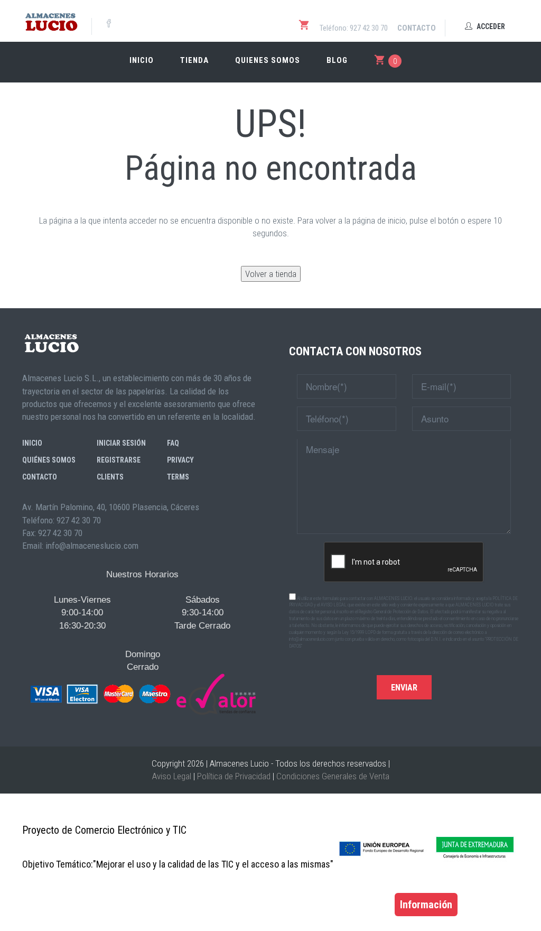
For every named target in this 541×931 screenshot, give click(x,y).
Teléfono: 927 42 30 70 (354, 28)
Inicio (141, 60)
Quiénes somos (49, 460)
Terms (178, 477)
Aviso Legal (171, 776)
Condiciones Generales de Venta (332, 776)
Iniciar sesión (121, 443)
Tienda (194, 60)
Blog (337, 60)
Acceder (490, 26)
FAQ (173, 443)
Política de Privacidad (233, 776)
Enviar (404, 688)
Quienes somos (267, 60)
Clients (110, 477)
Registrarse (119, 460)
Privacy (180, 460)
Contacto (416, 28)
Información (426, 904)
